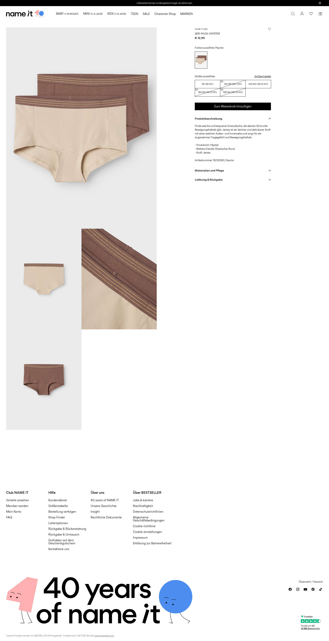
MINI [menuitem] (93, 13)
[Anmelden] (302, 13)
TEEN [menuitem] (134, 14)
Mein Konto (13, 511)
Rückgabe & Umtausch (63, 534)
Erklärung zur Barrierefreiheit (152, 543)
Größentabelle (262, 76)
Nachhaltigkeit (143, 506)
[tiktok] (320, 589)
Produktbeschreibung (208, 118)
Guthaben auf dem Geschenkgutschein (61, 541)
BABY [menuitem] (67, 13)
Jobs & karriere (143, 500)
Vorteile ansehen (17, 500)
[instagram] (297, 589)
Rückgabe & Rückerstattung (67, 529)
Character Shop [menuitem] (165, 14)
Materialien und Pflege (209, 170)
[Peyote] (201, 60)
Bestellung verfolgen (62, 511)
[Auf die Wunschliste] (269, 29)
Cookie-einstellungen (147, 532)
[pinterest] (313, 589)
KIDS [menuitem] (116, 13)
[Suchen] (292, 13)
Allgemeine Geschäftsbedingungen (148, 519)
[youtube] (305, 589)
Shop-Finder (56, 517)
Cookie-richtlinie (144, 526)
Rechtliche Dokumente (106, 517)
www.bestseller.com (104, 635)
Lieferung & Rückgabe (209, 179)
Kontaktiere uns (58, 549)
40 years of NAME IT (105, 500)
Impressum (140, 537)
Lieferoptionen (58, 523)
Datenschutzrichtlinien (148, 511)
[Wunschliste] (311, 13)
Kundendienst (57, 500)
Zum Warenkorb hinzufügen (233, 106)
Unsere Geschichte (104, 506)
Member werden (17, 506)
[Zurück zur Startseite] (25, 13)
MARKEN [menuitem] (186, 14)
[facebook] (290, 589)
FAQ (9, 517)
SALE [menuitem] (146, 14)
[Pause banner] (320, 3)
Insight (95, 511)
